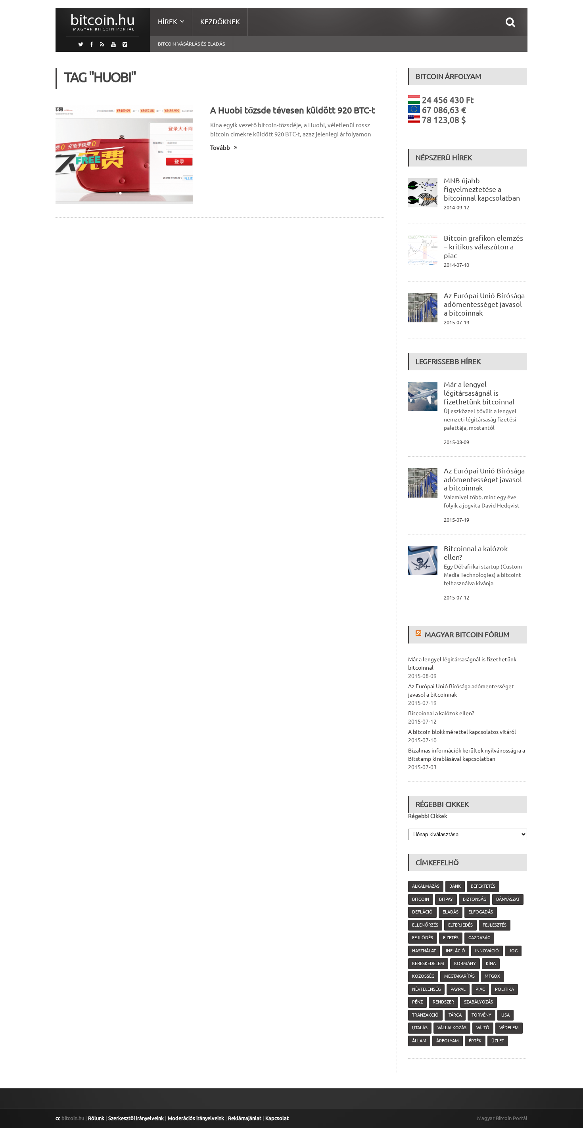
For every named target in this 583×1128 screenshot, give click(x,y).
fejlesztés (494, 925)
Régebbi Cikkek (427, 816)
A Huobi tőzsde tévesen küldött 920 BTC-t (292, 110)
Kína (491, 963)
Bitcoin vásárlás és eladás (191, 43)
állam (419, 1040)
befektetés (483, 886)
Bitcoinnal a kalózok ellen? (441, 713)
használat (424, 950)
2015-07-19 (456, 322)
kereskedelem (428, 963)
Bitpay (446, 899)
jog (513, 950)
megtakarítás (459, 976)
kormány (465, 963)
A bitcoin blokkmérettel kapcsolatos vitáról (462, 732)
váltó (482, 1027)
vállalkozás (451, 1027)
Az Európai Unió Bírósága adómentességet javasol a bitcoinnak (484, 304)
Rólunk (96, 1118)
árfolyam (447, 1040)
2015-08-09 (456, 442)
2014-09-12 (456, 207)
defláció (422, 912)
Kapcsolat (277, 1118)
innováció (487, 950)
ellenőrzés (425, 925)
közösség (423, 976)
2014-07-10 (456, 265)
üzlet (497, 1040)
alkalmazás (425, 886)
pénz (417, 1002)
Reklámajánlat (244, 1118)
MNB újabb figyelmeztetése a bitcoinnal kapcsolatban (482, 189)
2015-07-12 (456, 597)
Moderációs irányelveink (196, 1118)
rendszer (443, 1002)
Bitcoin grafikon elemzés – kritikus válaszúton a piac (483, 246)
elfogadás (480, 912)
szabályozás (478, 1002)
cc (58, 1118)
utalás (420, 1027)
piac (480, 989)
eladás (450, 912)
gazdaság (479, 937)
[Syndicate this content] (419, 634)
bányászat (508, 899)
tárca (455, 1015)
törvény (481, 1015)
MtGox (492, 976)
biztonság (474, 899)
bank (455, 886)
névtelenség (426, 989)
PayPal (458, 989)
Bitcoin (420, 899)
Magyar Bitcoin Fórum (467, 634)
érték (475, 1040)
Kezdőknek (220, 21)
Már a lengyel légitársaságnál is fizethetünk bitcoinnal (479, 393)
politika (504, 989)
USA (505, 1015)
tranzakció (425, 1015)
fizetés (450, 937)
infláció (455, 950)
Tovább (220, 148)
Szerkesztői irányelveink (136, 1118)
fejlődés (422, 937)
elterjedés (460, 925)
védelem (509, 1027)
